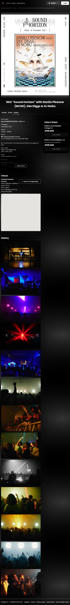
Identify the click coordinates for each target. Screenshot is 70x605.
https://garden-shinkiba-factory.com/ (10, 184)
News (14, 3)
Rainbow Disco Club (6, 8)
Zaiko (4, 602)
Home (8, 3)
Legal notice (51, 602)
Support (27, 602)
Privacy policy (41, 602)
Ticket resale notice (62, 602)
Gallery (16, 113)
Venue (10, 113)
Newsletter (21, 3)
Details (4, 113)
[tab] (4, 112)
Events (15, 8)
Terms (33, 602)
